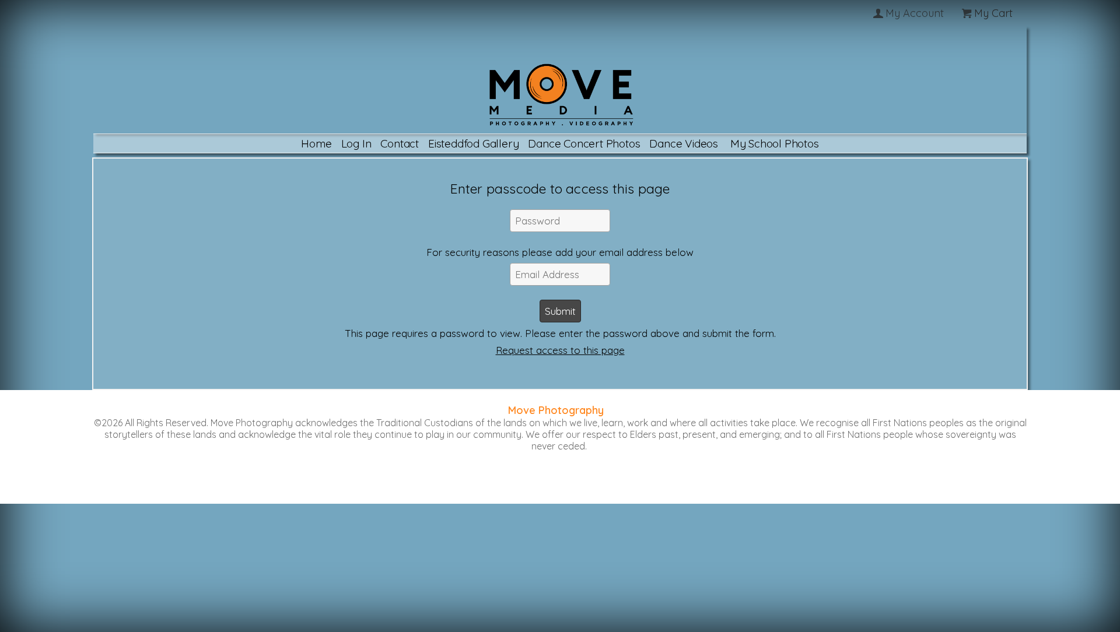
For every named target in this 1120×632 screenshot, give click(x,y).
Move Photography (556, 410)
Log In (356, 143)
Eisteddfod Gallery (473, 143)
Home (316, 143)
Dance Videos (683, 143)
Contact (399, 143)
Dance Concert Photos (584, 143)
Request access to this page (560, 350)
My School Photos (774, 143)
